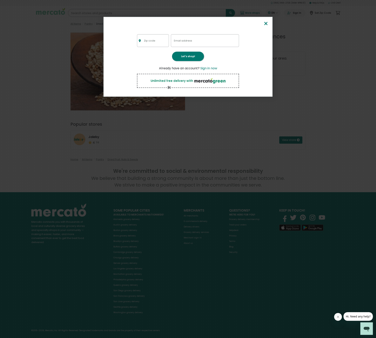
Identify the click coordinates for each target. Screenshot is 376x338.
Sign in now (208, 68)
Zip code (149, 40)
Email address (183, 40)
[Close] (265, 24)
